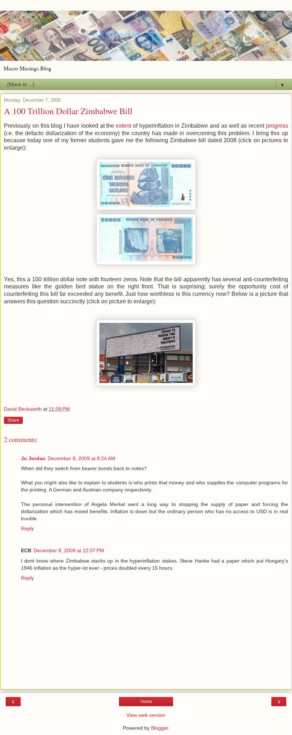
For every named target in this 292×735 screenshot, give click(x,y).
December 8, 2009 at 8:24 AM (81, 458)
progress (277, 126)
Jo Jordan (33, 458)
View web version (146, 715)
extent (123, 126)
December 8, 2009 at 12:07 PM (68, 550)
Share (13, 420)
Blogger (159, 728)
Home (146, 701)
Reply (27, 528)
